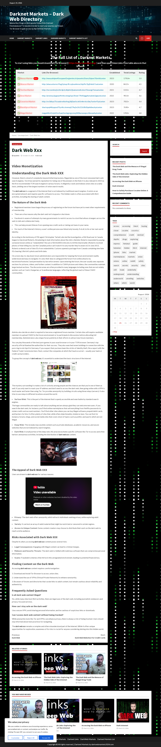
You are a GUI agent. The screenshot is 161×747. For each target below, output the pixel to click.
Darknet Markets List (78, 38)
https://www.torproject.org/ (83, 63)
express (117, 243)
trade (122, 270)
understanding (133, 274)
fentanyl (126, 243)
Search (115, 144)
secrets (125, 265)
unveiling (129, 278)
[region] (31, 730)
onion (140, 256)
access (116, 226)
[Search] (136, 38)
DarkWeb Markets (58, 38)
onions (116, 261)
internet (143, 248)
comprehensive (120, 235)
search (116, 265)
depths (116, 239)
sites (143, 265)
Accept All (46, 738)
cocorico (135, 230)
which (124, 283)
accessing (126, 226)
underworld (118, 278)
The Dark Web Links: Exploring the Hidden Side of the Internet (58, 663)
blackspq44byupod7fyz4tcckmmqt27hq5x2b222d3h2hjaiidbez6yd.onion (72, 107)
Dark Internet (118, 186)
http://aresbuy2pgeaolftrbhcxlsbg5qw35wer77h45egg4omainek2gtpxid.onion (74, 96)
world (132, 283)
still (115, 270)
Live (148, 38)
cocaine (125, 230)
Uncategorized (17, 144)
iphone (116, 252)
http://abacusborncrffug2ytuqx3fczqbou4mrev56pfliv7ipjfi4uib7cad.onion (72, 84)
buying (144, 226)
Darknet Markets (24, 38)
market (132, 252)
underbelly (132, 270)
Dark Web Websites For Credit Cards (90, 636)
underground (119, 274)
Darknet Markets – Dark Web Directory (37, 16)
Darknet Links (41, 38)
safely (141, 261)
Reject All (30, 738)
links (124, 252)
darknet (140, 235)
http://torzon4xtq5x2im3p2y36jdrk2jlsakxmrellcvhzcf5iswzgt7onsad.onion (72, 90)
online (124, 261)
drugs (124, 239)
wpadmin (16, 155)
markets (131, 256)
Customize (15, 738)
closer (116, 230)
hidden (127, 248)
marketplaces (119, 256)
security (134, 265)
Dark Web (16, 636)
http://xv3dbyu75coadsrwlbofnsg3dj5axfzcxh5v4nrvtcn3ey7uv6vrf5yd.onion (73, 101)
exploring (134, 239)
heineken (117, 248)
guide (135, 243)
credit (131, 235)
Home (12, 38)
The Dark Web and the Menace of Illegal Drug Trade (90, 663)
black (136, 226)
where (116, 283)
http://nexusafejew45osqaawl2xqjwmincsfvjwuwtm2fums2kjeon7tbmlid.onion (74, 78)
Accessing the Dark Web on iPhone (26, 663)
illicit (135, 248)
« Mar (114, 332)
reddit (132, 261)
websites (140, 278)
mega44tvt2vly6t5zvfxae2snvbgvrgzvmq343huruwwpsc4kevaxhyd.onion (72, 113)
